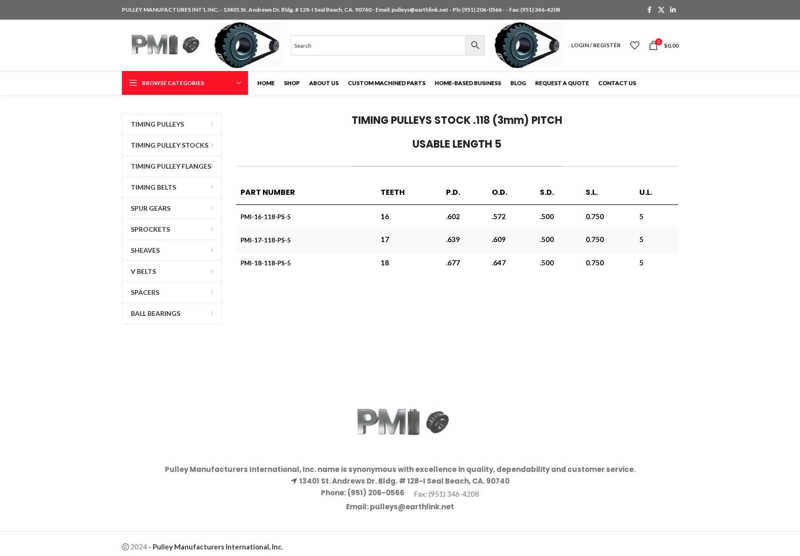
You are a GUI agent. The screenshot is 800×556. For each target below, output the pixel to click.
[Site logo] (163, 44)
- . (216, 546)
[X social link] (661, 10)
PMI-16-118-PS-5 (266, 217)
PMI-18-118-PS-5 (266, 263)
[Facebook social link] (649, 10)
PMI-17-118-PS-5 (266, 240)
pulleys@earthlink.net (419, 9)
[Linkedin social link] (673, 10)
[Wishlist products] (634, 45)
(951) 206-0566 (482, 9)
